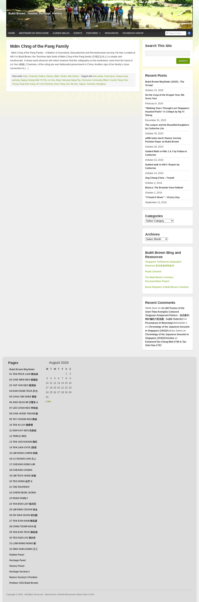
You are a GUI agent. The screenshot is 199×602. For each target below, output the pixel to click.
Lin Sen (51, 80)
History (49, 76)
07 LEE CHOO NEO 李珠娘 (23, 408)
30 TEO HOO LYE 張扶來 (22, 537)
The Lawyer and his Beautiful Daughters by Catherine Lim (167, 127)
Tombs (63, 76)
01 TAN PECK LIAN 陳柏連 (23, 374)
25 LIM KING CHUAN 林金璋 (23, 510)
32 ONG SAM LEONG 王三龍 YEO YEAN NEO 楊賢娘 (23, 549)
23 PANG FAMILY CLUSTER (18, 498)
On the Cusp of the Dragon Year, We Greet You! (164, 97)
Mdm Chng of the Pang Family (39, 46)
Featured (91, 34)
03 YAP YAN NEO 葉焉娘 (22, 385)
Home (11, 33)
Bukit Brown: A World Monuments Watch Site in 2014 (99, 14)
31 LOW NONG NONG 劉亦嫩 (22, 544)
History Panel (16, 566)
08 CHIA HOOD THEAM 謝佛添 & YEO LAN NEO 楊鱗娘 (23, 414)
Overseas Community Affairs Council (99, 80)
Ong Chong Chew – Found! (159, 178)
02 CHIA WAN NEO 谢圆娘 (23, 379)
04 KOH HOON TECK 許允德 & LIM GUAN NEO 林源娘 (23, 391)
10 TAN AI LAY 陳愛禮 (21, 425)
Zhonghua (101, 84)
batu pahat (98, 76)
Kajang (24, 80)
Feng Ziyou (109, 76)
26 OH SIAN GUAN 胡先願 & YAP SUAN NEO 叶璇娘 (23, 515)
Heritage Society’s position (19, 572)
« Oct (48, 401)
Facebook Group (133, 33)
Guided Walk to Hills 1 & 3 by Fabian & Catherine (166, 153)
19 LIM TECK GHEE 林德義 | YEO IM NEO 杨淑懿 (22, 476)
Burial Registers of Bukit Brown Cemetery (167, 287)
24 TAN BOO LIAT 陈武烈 (22, 504)
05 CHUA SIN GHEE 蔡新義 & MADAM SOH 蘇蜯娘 (23, 397)
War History (73, 76)
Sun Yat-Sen (72, 84)
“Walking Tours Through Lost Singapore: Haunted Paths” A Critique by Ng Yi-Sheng (167, 112)
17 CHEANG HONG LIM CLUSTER (22, 465)
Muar (58, 80)
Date (25, 76)
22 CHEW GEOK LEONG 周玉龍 (22, 493)
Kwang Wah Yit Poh (37, 80)
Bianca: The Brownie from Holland (164, 187)
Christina (169, 338)
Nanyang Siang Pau (71, 80)
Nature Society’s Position (23, 577)
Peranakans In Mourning (158, 323)
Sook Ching (59, 84)
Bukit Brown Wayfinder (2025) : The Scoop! (164, 83)
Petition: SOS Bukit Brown (23, 583)
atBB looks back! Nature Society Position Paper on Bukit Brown (163, 140)
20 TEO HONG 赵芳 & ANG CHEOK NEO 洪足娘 (23, 481)
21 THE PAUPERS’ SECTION (19, 487)
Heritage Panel (17, 560)
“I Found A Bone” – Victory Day (162, 197)
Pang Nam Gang (27, 84)
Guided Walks (61, 33)
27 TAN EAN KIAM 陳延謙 (23, 520)
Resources (111, 33)
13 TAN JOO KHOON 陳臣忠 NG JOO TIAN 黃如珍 (23, 442)
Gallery (41, 76)
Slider (56, 76)
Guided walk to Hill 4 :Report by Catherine (162, 166)
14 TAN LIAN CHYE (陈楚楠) (23, 448)
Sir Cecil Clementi (44, 84)
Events (78, 33)
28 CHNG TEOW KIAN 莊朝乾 (22, 527)
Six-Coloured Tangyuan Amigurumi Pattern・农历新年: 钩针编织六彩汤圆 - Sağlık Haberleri (167, 315)
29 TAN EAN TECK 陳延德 (23, 532)
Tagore (82, 84)
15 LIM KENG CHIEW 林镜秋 (23, 453)
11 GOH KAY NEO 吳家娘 (22, 430)
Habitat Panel (16, 554)
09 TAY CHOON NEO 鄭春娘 (23, 419)
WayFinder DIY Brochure (34, 33)
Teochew (91, 84)
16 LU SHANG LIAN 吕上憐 (22, 459)
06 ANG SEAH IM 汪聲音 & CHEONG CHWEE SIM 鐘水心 (23, 402)
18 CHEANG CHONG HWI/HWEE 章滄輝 (20, 470)
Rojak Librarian (153, 271)
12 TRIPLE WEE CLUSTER (18, 436)
